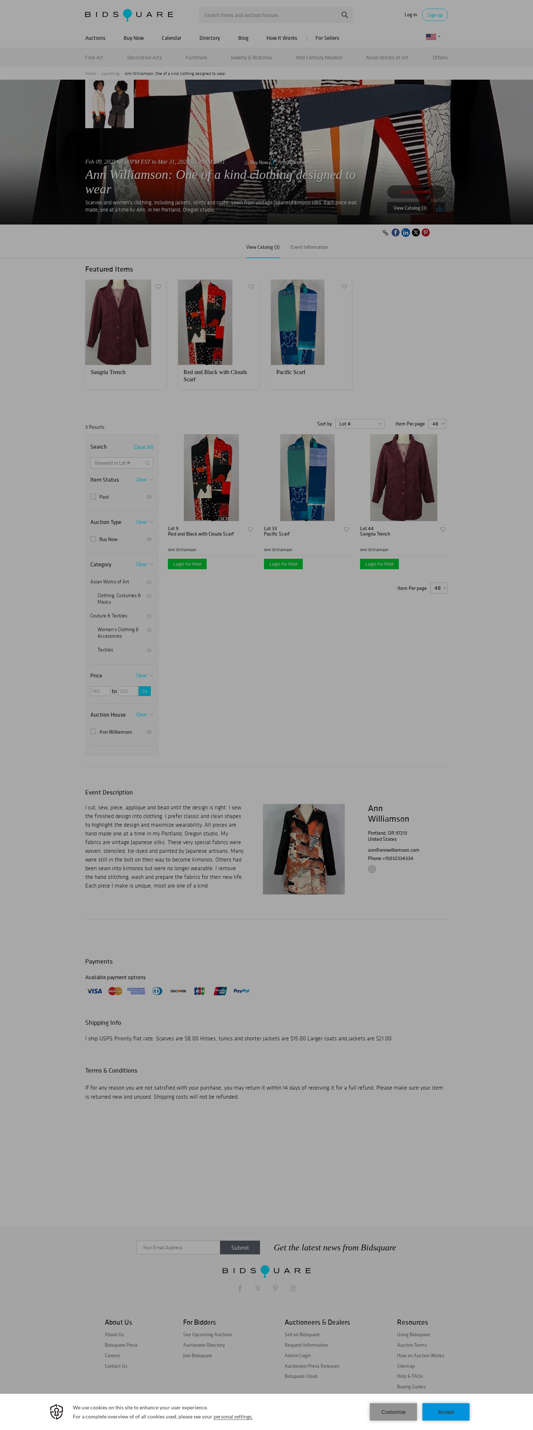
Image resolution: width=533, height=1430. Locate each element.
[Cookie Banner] (266, 1412)
